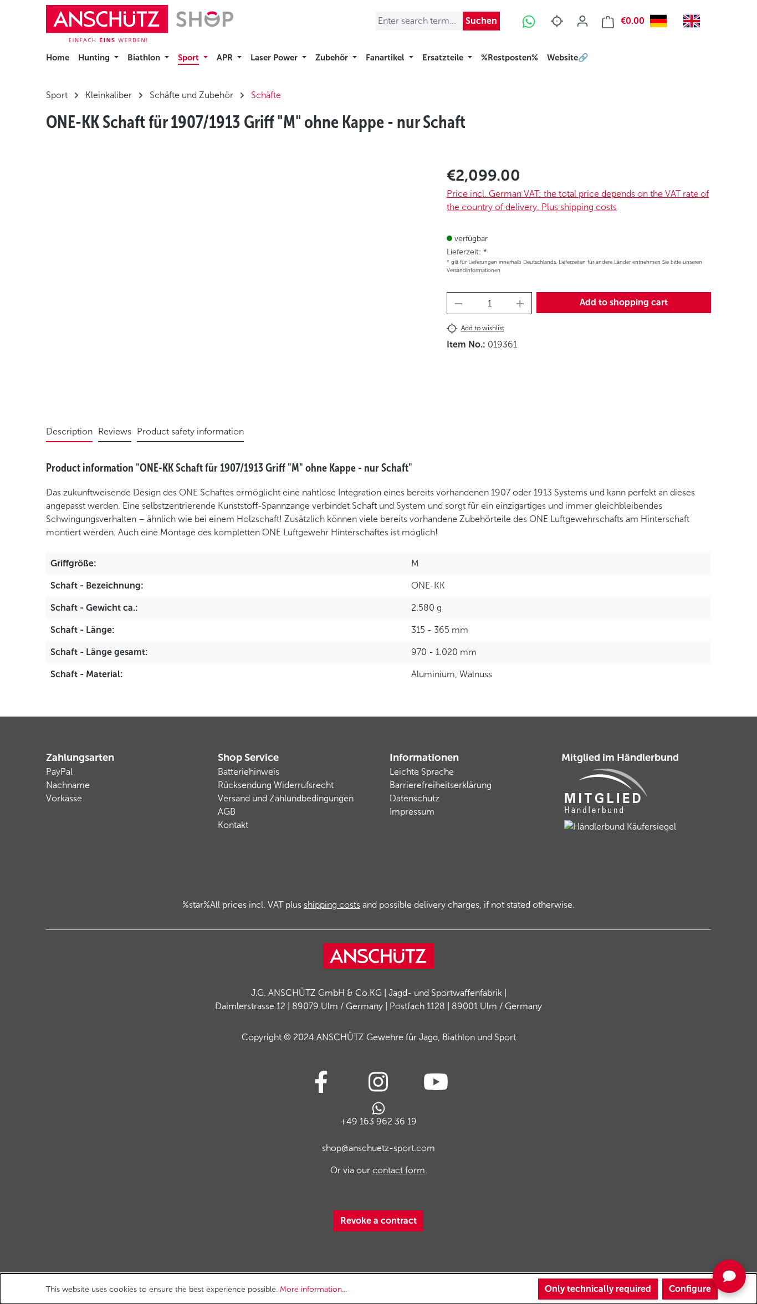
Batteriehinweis (248, 771)
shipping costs (332, 904)
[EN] (694, 21)
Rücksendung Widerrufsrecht (276, 785)
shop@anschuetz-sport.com (378, 1148)
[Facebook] (321, 1082)
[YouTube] (435, 1082)
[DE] (661, 21)
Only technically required (598, 1288)
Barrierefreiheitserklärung (441, 785)
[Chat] (729, 1276)
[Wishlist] (557, 21)
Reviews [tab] (114, 431)
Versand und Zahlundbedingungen (286, 798)
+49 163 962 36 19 (378, 1121)
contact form (398, 1170)
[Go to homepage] (139, 23)
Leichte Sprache (422, 771)
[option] (694, 21)
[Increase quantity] (520, 303)
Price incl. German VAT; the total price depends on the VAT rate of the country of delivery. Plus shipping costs (578, 200)
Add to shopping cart (624, 302)
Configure (690, 1288)
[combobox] (661, 21)
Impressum (412, 811)
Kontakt (233, 825)
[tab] (69, 432)
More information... (313, 1289)
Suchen (481, 20)
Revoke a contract (378, 1220)
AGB (227, 811)
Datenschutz (414, 798)
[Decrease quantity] (458, 303)
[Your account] (582, 21)
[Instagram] (378, 1082)
